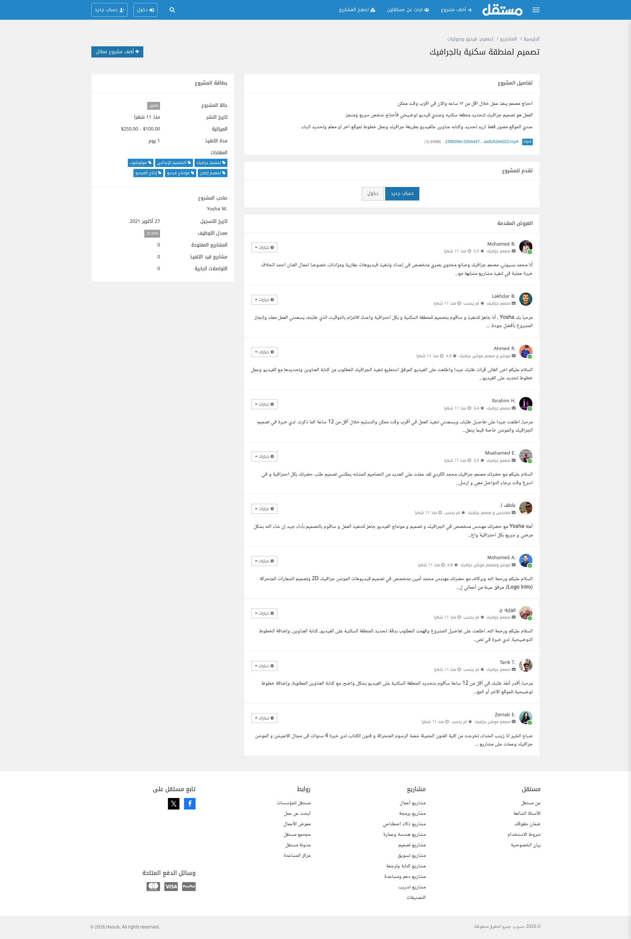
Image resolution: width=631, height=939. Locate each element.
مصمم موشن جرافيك (492, 721)
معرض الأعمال (297, 824)
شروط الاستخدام (524, 834)
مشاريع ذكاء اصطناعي (404, 824)
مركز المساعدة (297, 855)
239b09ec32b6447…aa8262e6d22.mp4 (481, 142)
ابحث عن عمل (297, 813)
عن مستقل (531, 803)
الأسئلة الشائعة (527, 813)
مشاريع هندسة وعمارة (404, 834)
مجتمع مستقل (297, 834)
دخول (372, 193)
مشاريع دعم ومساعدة (405, 876)
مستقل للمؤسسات (294, 803)
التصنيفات (416, 897)
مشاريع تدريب (412, 887)
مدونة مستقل (298, 845)
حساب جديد (402, 193)
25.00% (152, 233)
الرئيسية (532, 39)
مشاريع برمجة (412, 813)
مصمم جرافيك (498, 251)
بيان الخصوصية (526, 845)
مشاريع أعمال (413, 803)
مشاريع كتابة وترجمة (406, 866)
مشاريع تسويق (412, 855)
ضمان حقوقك (527, 824)
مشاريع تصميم (412, 845)
